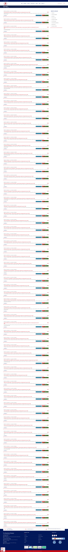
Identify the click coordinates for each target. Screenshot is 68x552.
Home (22, 3)
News (25, 542)
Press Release (33, 3)
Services (28, 3)
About (39, 3)
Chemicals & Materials (54, 14)
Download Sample (39, 15)
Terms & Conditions (40, 536)
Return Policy (39, 539)
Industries (25, 3)
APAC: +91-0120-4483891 (10, 529)
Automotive (53, 16)
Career (39, 542)
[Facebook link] (52, 535)
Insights (37, 3)
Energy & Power (53, 24)
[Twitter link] (54, 535)
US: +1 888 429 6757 (9, 528)
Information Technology (54, 19)
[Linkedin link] (56, 535)
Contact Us (42, 3)
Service (25, 539)
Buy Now (45, 15)
